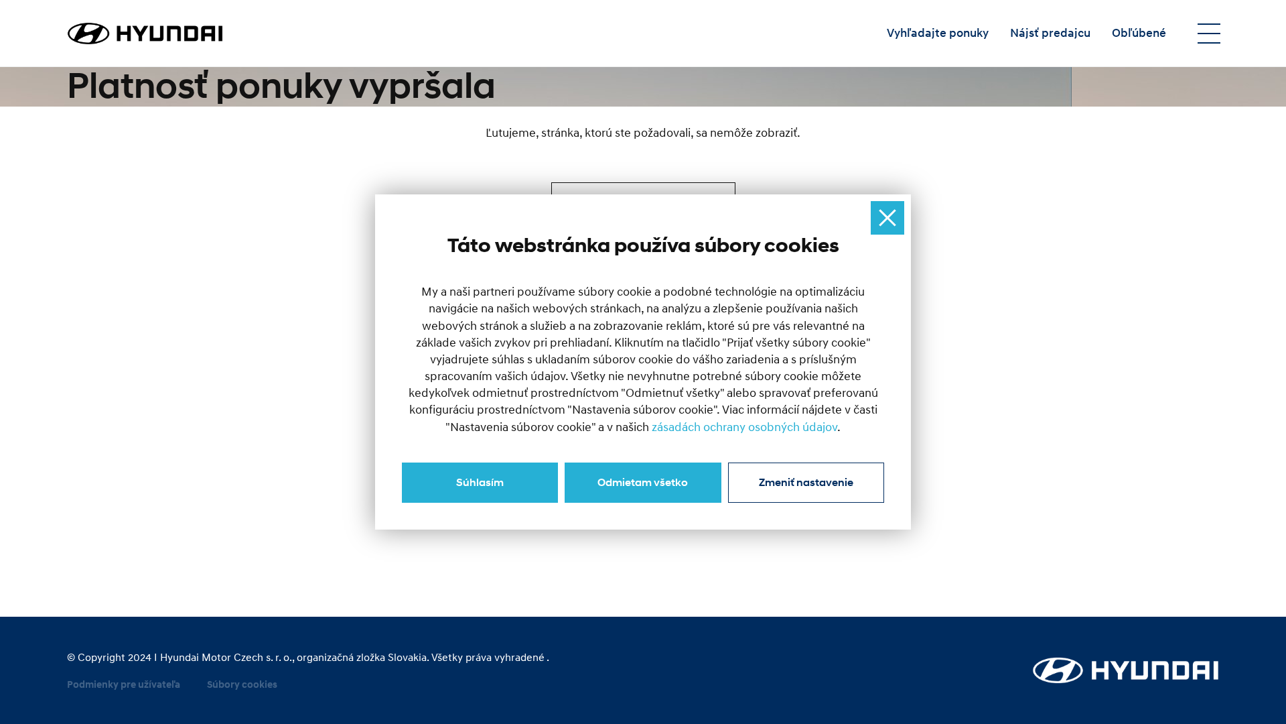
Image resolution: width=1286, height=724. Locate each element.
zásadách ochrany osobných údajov (744, 427)
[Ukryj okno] (887, 218)
